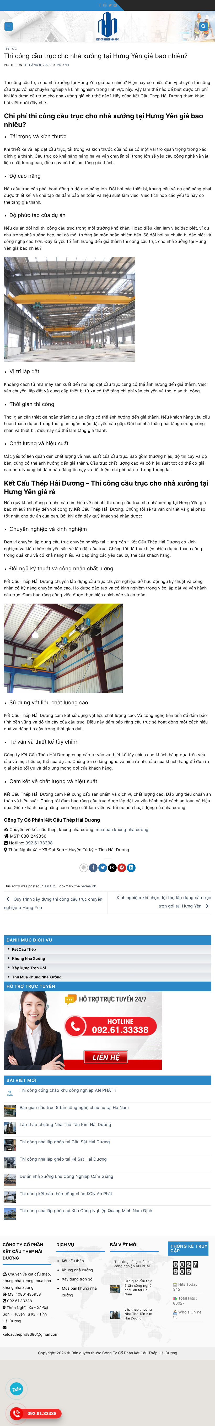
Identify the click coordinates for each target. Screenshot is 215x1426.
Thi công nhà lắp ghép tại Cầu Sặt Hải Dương (65, 1141)
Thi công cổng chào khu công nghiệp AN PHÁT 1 (68, 1090)
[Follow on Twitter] (110, 5)
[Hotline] (16, 1414)
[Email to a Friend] (112, 868)
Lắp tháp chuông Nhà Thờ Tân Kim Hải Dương (65, 1124)
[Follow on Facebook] (99, 5)
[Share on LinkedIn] (131, 868)
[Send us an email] (115, 5)
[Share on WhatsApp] (83, 868)
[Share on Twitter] (102, 868)
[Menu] (8, 26)
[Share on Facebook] (93, 868)
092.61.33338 (39, 842)
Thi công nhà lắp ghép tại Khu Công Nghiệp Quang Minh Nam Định (86, 1210)
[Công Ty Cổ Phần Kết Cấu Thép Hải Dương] (107, 26)
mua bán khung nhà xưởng (122, 829)
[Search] (203, 26)
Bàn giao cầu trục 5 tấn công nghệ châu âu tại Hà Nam (74, 1107)
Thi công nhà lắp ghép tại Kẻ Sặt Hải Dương (63, 1159)
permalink (88, 886)
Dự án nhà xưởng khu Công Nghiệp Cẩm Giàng (66, 1176)
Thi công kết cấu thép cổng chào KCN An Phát (66, 1193)
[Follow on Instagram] (104, 5)
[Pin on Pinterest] (121, 868)
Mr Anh (63, 65)
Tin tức (10, 49)
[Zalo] (16, 1389)
